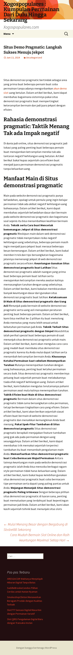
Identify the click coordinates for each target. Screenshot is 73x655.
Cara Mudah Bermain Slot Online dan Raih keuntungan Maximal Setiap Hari (39, 537)
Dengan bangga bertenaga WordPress (36, 647)
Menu (7, 33)
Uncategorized (34, 57)
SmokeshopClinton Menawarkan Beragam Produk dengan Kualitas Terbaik (24, 601)
